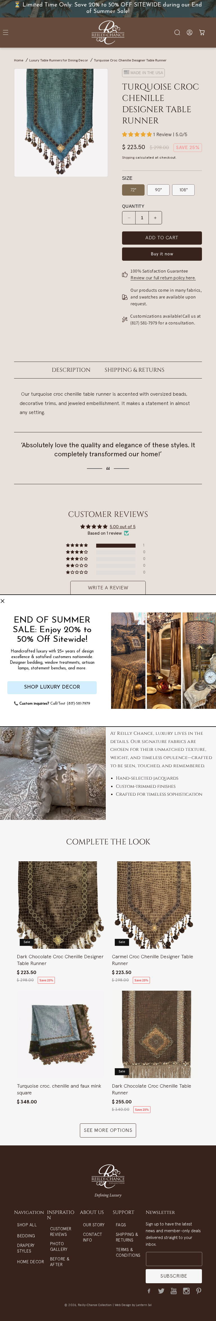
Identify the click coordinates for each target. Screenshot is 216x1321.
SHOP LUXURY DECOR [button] (52, 687)
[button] (2, 601)
